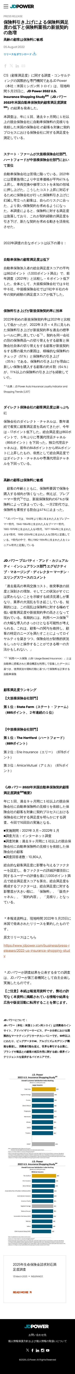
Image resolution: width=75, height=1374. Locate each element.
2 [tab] (37, 1308)
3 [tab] (42, 1308)
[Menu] (6, 6)
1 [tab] (31, 1308)
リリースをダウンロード (18, 54)
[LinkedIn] (17, 65)
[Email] (23, 65)
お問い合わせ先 (37, 1334)
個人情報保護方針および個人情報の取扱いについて (37, 1341)
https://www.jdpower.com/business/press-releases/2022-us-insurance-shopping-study (37, 950)
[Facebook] (5, 65)
